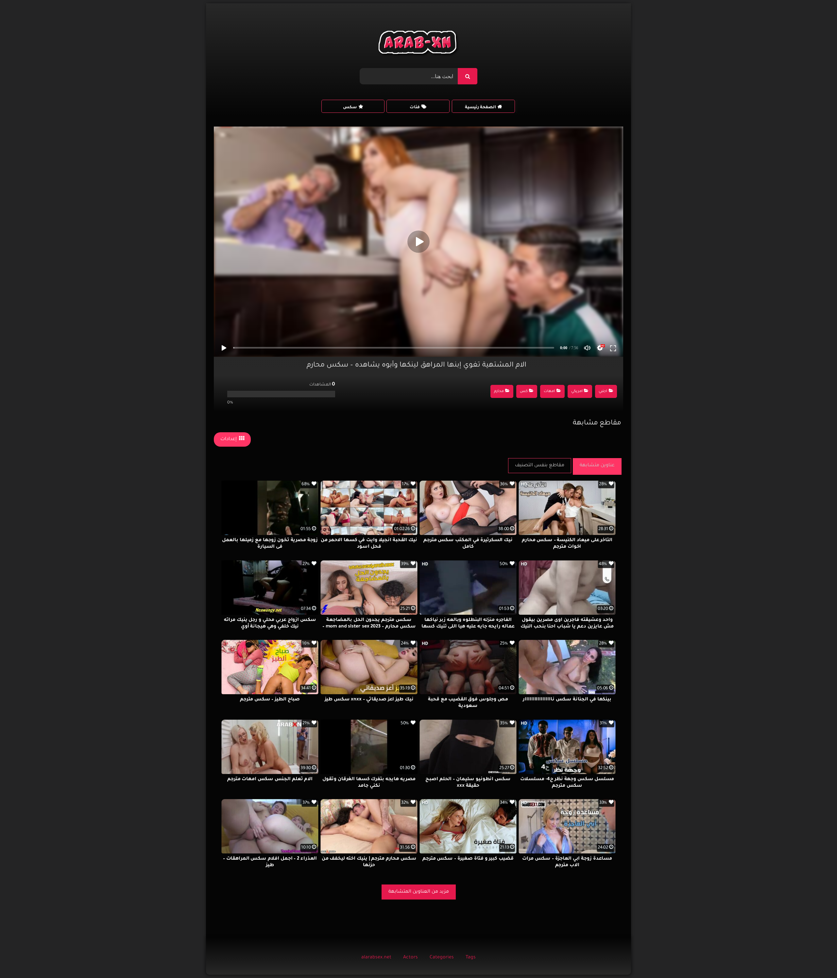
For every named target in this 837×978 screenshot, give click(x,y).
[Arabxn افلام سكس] (418, 44)
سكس (350, 107)
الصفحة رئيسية (480, 107)
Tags (471, 957)
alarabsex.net (376, 957)
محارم (499, 391)
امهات (549, 391)
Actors (410, 957)
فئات (415, 107)
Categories (442, 957)
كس (524, 391)
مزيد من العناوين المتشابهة (418, 892)
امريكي (577, 391)
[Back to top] (816, 958)
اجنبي (603, 391)
